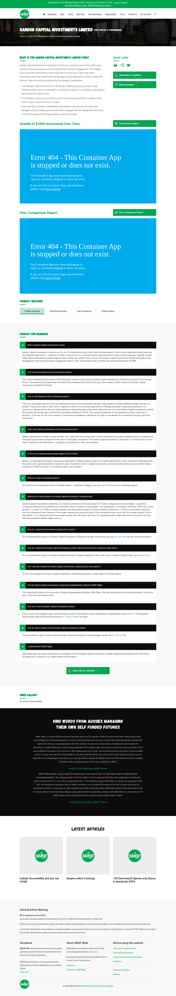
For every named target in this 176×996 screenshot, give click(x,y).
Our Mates (52, 14)
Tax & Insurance (95, 14)
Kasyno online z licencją (80, 878)
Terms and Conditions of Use (124, 948)
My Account (146, 14)
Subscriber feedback (121, 970)
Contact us (70, 965)
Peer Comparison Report (131, 212)
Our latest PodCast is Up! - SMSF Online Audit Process (88, 5)
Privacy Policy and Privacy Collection (127, 957)
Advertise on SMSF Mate (75, 970)
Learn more (24, 972)
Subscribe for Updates (130, 75)
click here (104, 485)
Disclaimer (117, 961)
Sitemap (116, 974)
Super (70, 14)
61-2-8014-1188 (69, 616)
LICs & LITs (31, 36)
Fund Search (110, 14)
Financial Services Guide (123, 953)
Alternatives (43, 36)
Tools (122, 14)
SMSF (62, 14)
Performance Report (129, 123)
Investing (81, 14)
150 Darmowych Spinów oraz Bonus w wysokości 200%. (134, 880)
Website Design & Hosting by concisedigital (96, 986)
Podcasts (132, 14)
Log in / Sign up (120, 2)
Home (44, 15)
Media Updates (127, 84)
